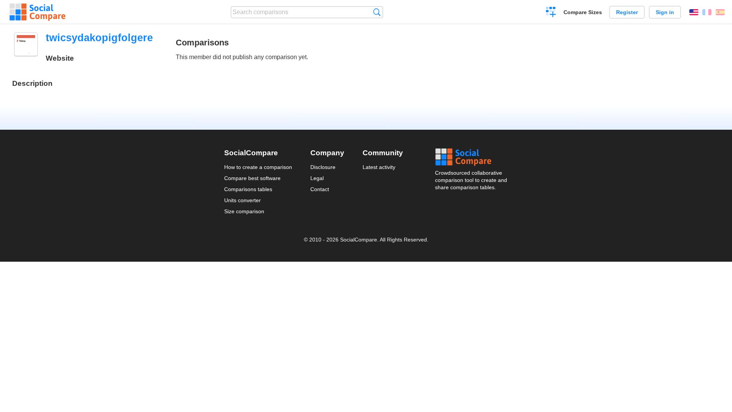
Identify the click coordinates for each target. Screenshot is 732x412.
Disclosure (323, 167)
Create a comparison (551, 13)
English (693, 12)
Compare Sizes (582, 12)
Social (471, 157)
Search (376, 12)
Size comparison (244, 211)
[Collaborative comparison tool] (37, 12)
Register (627, 12)
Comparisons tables (248, 189)
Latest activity (379, 167)
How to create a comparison (258, 167)
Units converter (242, 200)
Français (706, 12)
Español (720, 12)
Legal (317, 178)
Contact (319, 189)
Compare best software (252, 178)
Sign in (665, 12)
